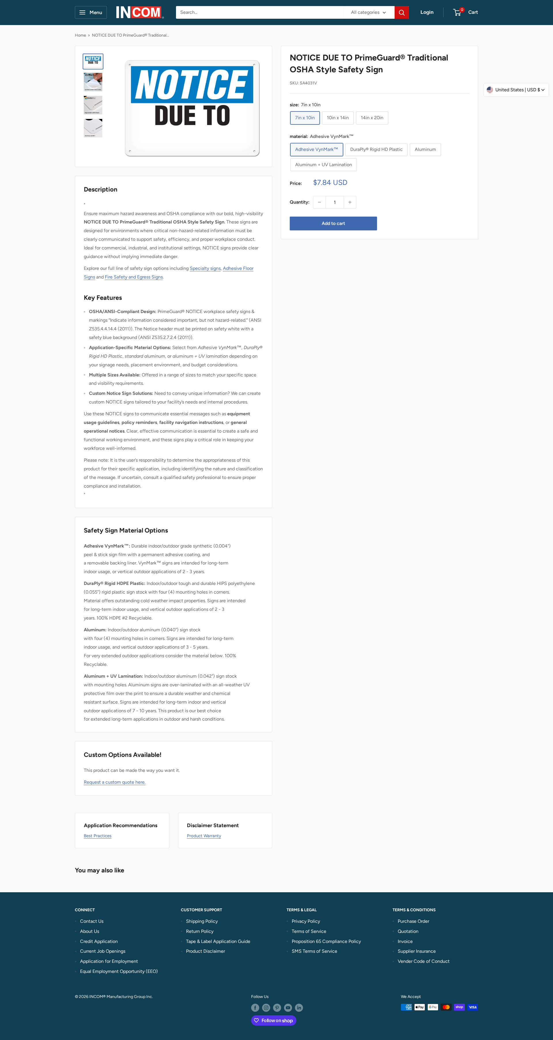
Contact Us (91, 921)
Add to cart (333, 223)
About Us (89, 931)
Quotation (408, 931)
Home (80, 35)
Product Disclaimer (205, 951)
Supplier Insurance (417, 951)
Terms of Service (309, 931)
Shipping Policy (202, 921)
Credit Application (99, 941)
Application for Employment (109, 961)
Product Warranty (204, 835)
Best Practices (97, 835)
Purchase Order (413, 921)
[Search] (402, 12)
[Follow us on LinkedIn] (299, 1008)
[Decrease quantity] (319, 202)
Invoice (405, 941)
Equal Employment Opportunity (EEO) (119, 971)
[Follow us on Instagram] (266, 1008)
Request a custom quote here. (114, 782)
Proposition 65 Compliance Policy (326, 941)
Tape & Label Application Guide (218, 941)
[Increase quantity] (350, 202)
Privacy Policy (306, 921)
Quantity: (300, 202)
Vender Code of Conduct (424, 961)
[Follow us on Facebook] (255, 1008)
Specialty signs (205, 268)
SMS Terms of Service (314, 951)
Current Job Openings (102, 951)
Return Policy (199, 931)
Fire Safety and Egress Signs (134, 277)
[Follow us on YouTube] (288, 1008)
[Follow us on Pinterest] (277, 1008)
